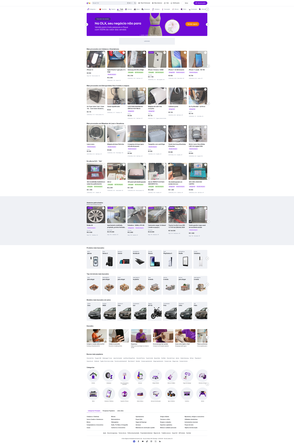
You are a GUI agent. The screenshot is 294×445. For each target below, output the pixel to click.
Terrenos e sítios (165, 419)
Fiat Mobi (163, 358)
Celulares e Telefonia (93, 416)
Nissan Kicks (157, 358)
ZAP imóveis (182, 433)
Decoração (167, 9)
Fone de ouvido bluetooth (121, 361)
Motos (88, 422)
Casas (88, 427)
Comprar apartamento (146, 361)
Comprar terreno (183, 361)
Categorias (93, 9)
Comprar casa (167, 361)
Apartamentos (140, 416)
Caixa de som (90, 361)
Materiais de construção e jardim (145, 427)
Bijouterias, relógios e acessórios (194, 416)
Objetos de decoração (191, 427)
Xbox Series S (131, 361)
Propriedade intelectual (146, 433)
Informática (205, 9)
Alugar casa (175, 361)
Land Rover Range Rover (129, 358)
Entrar (186, 3)
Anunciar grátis (201, 3)
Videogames (114, 422)
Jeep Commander (117, 358)
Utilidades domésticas (191, 419)
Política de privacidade (133, 433)
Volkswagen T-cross (107, 358)
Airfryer (192, 358)
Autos (138, 9)
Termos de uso (122, 433)
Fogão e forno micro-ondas (106, 361)
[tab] (94, 411)
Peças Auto (139, 419)
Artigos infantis (164, 416)
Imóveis (129, 9)
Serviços (138, 425)
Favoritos (104, 9)
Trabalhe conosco (166, 433)
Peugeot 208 (98, 358)
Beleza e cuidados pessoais (168, 427)
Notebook (96, 361)
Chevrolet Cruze (171, 358)
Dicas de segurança (112, 433)
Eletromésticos (115, 419)
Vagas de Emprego (141, 422)
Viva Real (188, 433)
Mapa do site (157, 433)
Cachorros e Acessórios (118, 427)
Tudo (121, 9)
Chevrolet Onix (90, 358)
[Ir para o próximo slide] (208, 66)
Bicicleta (138, 361)
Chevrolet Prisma (140, 358)
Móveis (176, 9)
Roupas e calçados (165, 422)
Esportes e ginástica (166, 425)
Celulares (157, 9)
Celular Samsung (184, 358)
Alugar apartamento (158, 361)
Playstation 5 (198, 358)
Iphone (177, 358)
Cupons (113, 9)
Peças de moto (189, 425)
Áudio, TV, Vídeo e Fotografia (119, 425)
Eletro (184, 9)
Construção (194, 9)
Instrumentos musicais (191, 422)
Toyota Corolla (149, 358)
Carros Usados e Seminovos (95, 419)
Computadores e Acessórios (95, 425)
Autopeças (147, 9)
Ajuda (104, 433)
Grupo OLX (174, 433)
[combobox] (114, 3)
